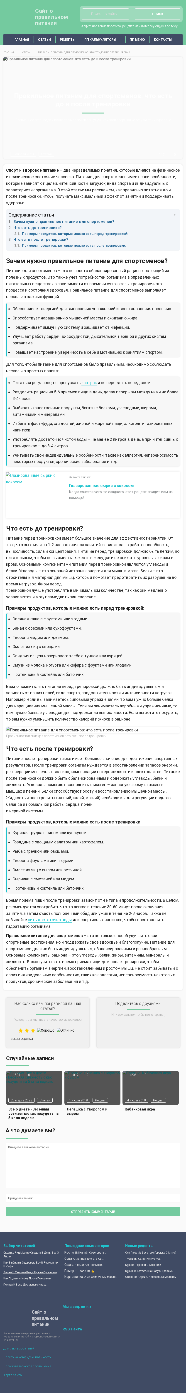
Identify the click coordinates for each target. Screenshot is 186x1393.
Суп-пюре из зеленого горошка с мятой (150, 1252)
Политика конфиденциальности (27, 1357)
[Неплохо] (33, 1030)
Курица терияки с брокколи (143, 1264)
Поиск (157, 14)
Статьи (44, 39)
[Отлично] (65, 1030)
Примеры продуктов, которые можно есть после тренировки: (74, 246)
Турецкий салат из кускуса (143, 1258)
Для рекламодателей (18, 1348)
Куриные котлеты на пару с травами (149, 1271)
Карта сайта (12, 1375)
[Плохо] (27, 1030)
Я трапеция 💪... (86, 1271)
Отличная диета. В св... (88, 1258)
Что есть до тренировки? (37, 227)
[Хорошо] (45, 1030)
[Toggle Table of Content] (170, 215)
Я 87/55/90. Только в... (89, 1264)
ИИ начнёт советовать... (90, 1252)
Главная (22, 39)
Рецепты (67, 39)
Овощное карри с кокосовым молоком (150, 1277)
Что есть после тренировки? (40, 239)
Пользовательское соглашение (27, 1366)
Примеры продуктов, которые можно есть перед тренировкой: (75, 234)
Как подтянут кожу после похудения (27, 1278)
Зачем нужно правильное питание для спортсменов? (63, 221)
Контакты (163, 39)
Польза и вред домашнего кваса (24, 1284)
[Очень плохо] (21, 1030)
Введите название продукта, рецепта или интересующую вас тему (129, 26)
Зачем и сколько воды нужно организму (30, 1272)
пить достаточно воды (50, 919)
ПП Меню (137, 39)
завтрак (89, 382)
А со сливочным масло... (100, 1277)
